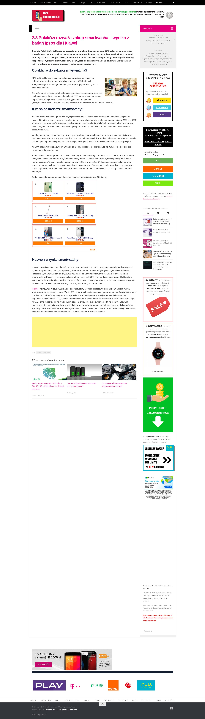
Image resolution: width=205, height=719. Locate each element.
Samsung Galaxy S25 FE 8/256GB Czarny (80, 216)
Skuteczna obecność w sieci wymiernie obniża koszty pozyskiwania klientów (163, 253)
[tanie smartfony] (158, 318)
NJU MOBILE (162, 107)
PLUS (158, 160)
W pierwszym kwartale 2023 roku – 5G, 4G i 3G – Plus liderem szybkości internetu (48, 386)
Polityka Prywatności (39, 714)
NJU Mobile (115, 2)
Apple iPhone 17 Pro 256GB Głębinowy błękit (80, 193)
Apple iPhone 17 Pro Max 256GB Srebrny (80, 238)
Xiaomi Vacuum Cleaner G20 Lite (48, 216)
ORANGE (158, 168)
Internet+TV (137, 2)
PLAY (161, 114)
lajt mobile (162, 100)
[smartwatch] (158, 367)
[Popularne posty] (158, 213)
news (37, 28)
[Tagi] (168, 213)
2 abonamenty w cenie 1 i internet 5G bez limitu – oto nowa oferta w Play (162, 221)
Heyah (92, 2)
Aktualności (158, 2)
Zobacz (48, 198)
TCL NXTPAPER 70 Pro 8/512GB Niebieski (48, 238)
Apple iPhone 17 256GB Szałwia (48, 193)
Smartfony (151, 280)
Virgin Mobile (102, 2)
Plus (73, 2)
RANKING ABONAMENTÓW (158, 84)
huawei (39, 352)
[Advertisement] (84, 332)
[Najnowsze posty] (148, 213)
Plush (126, 2)
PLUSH (158, 183)
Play (55, 2)
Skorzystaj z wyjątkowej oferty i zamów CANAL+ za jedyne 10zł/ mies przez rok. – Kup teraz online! (158, 137)
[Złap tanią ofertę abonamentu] (171, 28)
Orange (82, 2)
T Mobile (64, 2)
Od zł (48, 195)
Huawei (35, 289)
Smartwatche (154, 326)
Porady (149, 2)
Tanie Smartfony (45, 2)
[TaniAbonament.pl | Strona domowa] (48, 15)
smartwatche (46, 352)
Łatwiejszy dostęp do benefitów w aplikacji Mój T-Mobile (162, 242)
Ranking (33, 2)
